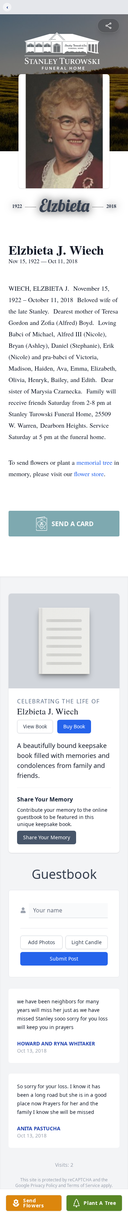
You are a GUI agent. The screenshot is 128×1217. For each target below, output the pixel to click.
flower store (89, 473)
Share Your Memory (46, 837)
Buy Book (74, 726)
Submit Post (64, 958)
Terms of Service (83, 1185)
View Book (35, 726)
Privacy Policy (44, 1185)
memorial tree (94, 462)
